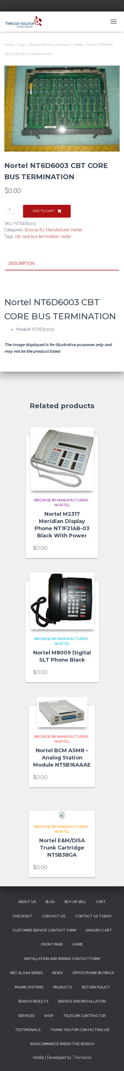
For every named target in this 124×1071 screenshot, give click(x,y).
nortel (66, 236)
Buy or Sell (75, 902)
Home (9, 45)
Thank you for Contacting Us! (79, 1030)
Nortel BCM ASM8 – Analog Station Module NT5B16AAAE (62, 757)
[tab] (62, 263)
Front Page (52, 944)
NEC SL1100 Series (26, 973)
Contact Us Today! (93, 916)
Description (21, 263)
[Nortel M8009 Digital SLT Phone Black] (62, 601)
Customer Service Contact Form (44, 930)
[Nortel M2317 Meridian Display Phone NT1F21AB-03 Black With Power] (62, 459)
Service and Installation (82, 1001)
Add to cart (44, 211)
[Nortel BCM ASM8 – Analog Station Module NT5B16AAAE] (62, 712)
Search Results (33, 1001)
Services (26, 1016)
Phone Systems (29, 987)
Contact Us (53, 916)
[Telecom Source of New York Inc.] (26, 21)
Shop (22, 45)
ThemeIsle (82, 1057)
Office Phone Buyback (93, 973)
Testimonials (27, 1030)
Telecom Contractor (84, 1016)
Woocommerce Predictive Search (62, 1044)
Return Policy (96, 987)
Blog (50, 902)
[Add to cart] (88, 548)
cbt (17, 236)
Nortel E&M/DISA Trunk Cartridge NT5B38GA (62, 847)
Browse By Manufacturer (49, 45)
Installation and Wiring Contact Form (62, 959)
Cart (101, 902)
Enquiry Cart (99, 930)
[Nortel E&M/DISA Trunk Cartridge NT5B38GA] (62, 814)
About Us (27, 902)
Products (62, 987)
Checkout (22, 916)
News (57, 973)
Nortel (78, 45)
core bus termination (40, 236)
